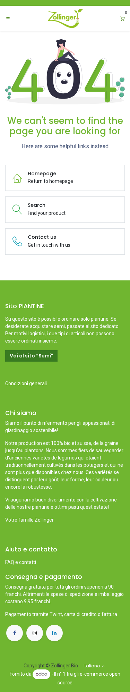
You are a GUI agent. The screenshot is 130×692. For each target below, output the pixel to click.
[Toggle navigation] (8, 18)
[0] (122, 18)
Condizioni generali (26, 383)
